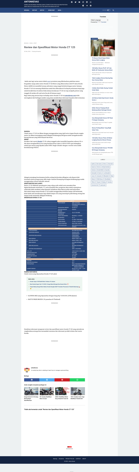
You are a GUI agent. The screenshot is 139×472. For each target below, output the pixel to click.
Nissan (93, 179)
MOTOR (42, 10)
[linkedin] (86, 2)
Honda (93, 170)
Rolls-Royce (100, 179)
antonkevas (31, 1)
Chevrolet (110, 163)
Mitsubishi (106, 176)
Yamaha (109, 182)
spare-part (103, 185)
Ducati (93, 166)
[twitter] (75, 2)
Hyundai (107, 170)
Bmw (104, 163)
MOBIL (59, 10)
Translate (103, 22)
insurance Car (95, 185)
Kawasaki (94, 173)
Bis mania (99, 163)
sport (49, 81)
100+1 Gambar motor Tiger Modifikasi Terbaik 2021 (77, 397)
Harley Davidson (106, 166)
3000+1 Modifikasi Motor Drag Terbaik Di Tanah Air (61, 397)
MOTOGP (34, 10)
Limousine (99, 176)
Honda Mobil (100, 170)
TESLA (93, 182)
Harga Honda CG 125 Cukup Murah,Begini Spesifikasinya (31, 398)
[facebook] (71, 2)
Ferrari (98, 166)
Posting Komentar (36, 51)
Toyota (98, 182)
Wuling (104, 182)
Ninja (112, 176)
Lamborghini (107, 173)
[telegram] (86, 5)
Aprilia (93, 163)
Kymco (100, 173)
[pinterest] (90, 5)
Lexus (93, 176)
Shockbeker (107, 179)
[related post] (31, 391)
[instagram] (83, 2)
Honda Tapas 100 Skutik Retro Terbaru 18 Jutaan (42, 281)
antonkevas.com (70, 95)
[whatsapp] (77, 379)
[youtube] (79, 2)
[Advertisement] (54, 28)
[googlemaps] (83, 5)
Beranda (26, 10)
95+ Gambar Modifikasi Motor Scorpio (46, 397)
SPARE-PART (51, 10)
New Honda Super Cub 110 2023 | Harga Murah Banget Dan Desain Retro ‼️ (49, 284)
